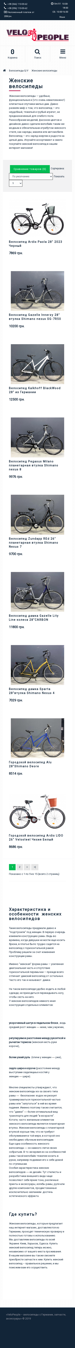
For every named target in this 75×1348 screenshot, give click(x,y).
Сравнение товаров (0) (30, 169)
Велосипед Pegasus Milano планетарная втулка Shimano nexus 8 (33, 465)
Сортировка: (58, 168)
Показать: (59, 176)
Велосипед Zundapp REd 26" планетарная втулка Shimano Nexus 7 (33, 542)
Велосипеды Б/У (18, 70)
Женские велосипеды (44, 70)
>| (35, 866)
